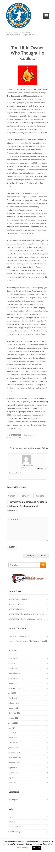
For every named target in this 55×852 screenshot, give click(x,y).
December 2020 (14, 753)
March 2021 (12, 738)
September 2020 (14, 768)
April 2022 (12, 693)
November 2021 (14, 713)
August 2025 (13, 678)
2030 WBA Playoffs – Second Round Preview (25, 619)
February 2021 (13, 743)
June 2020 (12, 782)
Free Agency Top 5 (15, 604)
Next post (43, 555)
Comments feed (14, 827)
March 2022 (12, 698)
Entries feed (12, 822)
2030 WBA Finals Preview (17, 609)
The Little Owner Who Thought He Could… (32, 641)
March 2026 (12, 668)
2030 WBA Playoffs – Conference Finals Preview (26, 614)
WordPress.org (14, 832)
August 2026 (13, 658)
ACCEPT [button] (36, 848)
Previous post (30, 555)
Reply (40, 468)
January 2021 (13, 748)
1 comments (18, 437)
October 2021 (13, 718)
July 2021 (11, 728)
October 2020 (13, 763)
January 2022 (13, 708)
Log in (10, 817)
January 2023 (13, 683)
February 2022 (13, 703)
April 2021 (12, 733)
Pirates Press (25, 636)
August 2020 (13, 772)
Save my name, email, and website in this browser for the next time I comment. (27, 506)
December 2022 (14, 688)
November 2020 (14, 758)
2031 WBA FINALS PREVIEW (18, 599)
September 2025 (14, 673)
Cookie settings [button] (21, 848)
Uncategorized (15, 435)
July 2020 (11, 777)
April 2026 (12, 663)
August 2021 (13, 723)
